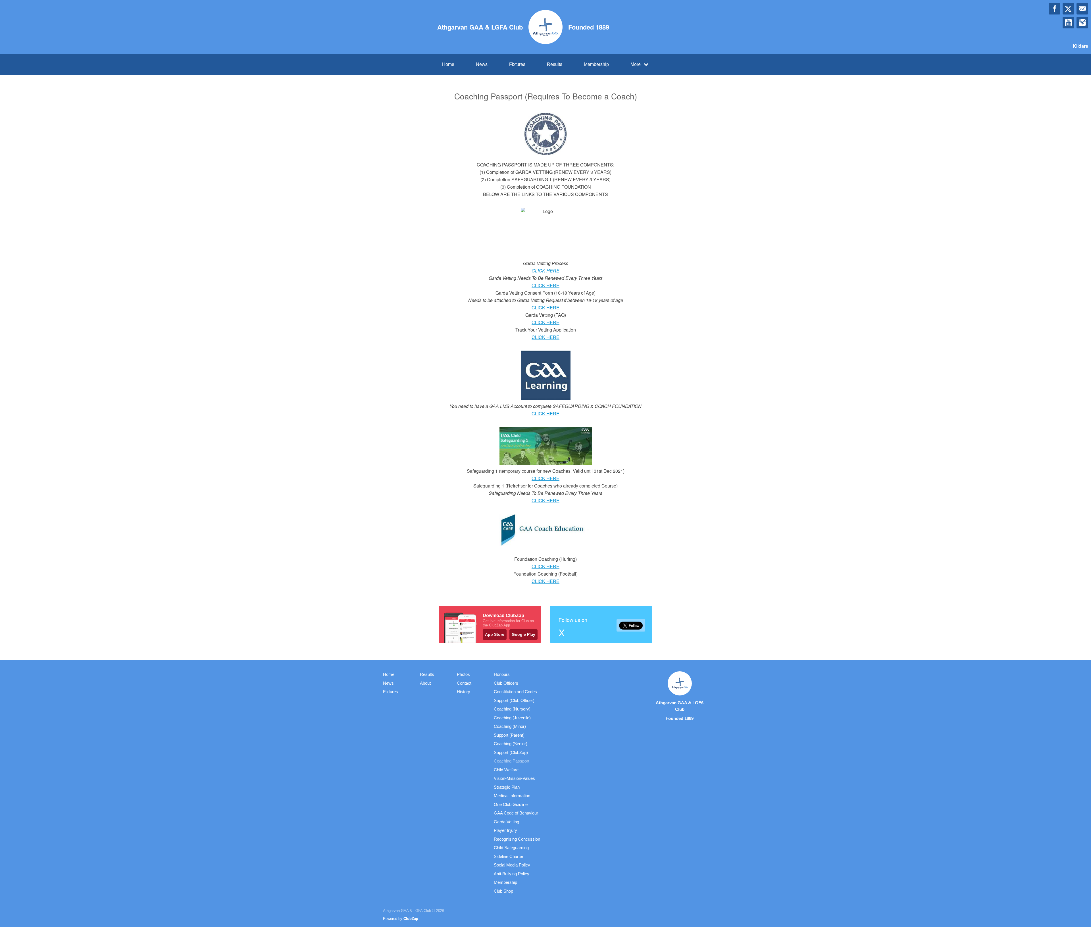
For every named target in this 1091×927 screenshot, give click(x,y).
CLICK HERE (545, 270)
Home (448, 64)
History (463, 691)
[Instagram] (1082, 22)
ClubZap (410, 918)
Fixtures (517, 64)
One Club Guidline (511, 804)
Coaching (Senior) (510, 743)
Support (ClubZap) (511, 752)
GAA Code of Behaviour (516, 813)
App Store (494, 634)
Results (554, 64)
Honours (502, 674)
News (482, 64)
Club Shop (503, 891)
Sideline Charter (508, 856)
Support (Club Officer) (514, 700)
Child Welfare (506, 769)
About (425, 683)
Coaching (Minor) (510, 726)
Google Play (523, 634)
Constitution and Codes (515, 691)
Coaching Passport (511, 761)
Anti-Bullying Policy (511, 873)
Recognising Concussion (517, 839)
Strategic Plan (507, 787)
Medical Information (512, 795)
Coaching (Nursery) (512, 709)
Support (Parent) (509, 735)
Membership (596, 64)
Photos (463, 674)
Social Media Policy (512, 865)
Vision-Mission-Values (514, 778)
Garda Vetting (506, 821)
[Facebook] (1054, 8)
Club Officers (506, 683)
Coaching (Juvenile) (512, 717)
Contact (464, 683)
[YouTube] (1068, 22)
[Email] (1082, 8)
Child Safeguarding (511, 847)
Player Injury (505, 830)
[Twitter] (1068, 8)
